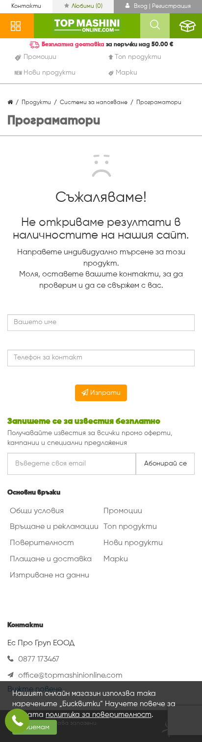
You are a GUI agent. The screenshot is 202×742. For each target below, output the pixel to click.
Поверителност (42, 543)
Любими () (87, 6)
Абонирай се (165, 463)
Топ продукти (130, 527)
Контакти (26, 6)
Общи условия (37, 511)
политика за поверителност (99, 714)
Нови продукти (133, 543)
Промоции (122, 511)
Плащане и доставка (51, 559)
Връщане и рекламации (54, 527)
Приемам (35, 727)
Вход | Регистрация (161, 6)
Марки (115, 559)
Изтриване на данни (49, 575)
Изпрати (104, 392)
